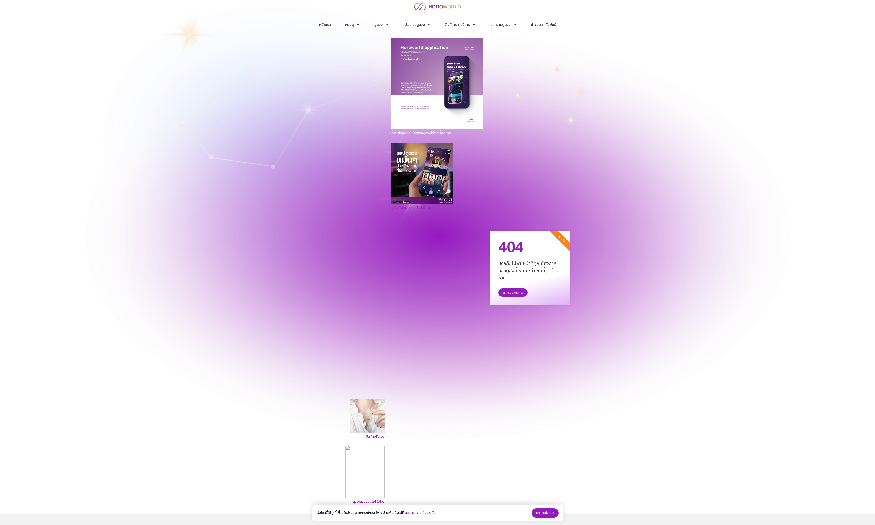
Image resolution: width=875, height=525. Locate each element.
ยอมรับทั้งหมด (545, 513)
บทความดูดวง (500, 25)
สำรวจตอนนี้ (513, 292)
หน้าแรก (325, 25)
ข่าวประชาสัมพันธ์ (543, 25)
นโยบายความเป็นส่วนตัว (420, 512)
